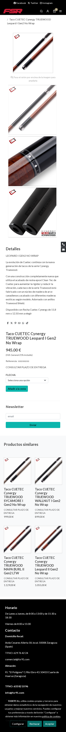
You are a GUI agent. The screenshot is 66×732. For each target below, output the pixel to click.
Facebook (21, 3)
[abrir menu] (60, 11)
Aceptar (49, 723)
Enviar (33, 424)
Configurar (18, 723)
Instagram (47, 3)
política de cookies (51, 716)
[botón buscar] (41, 11)
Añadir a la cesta (17, 388)
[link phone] (63, 244)
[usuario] (48, 11)
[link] (12, 11)
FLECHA (11, 374)
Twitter (34, 3)
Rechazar (34, 723)
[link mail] (63, 249)
